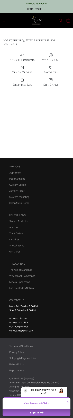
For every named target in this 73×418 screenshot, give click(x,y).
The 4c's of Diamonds (20, 269)
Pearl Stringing (17, 178)
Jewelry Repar (16, 190)
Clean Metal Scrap (19, 203)
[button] (36, 20)
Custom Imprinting (19, 196)
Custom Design (17, 184)
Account (14, 227)
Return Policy (16, 364)
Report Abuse (16, 370)
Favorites (51, 72)
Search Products (22, 60)
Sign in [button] (35, 412)
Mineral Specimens (19, 282)
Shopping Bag (22, 85)
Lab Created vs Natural (21, 288)
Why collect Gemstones (22, 275)
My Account (51, 60)
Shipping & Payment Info (22, 358)
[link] (36, 9)
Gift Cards (50, 85)
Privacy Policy (16, 352)
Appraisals (15, 172)
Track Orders (22, 72)
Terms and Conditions (21, 346)
